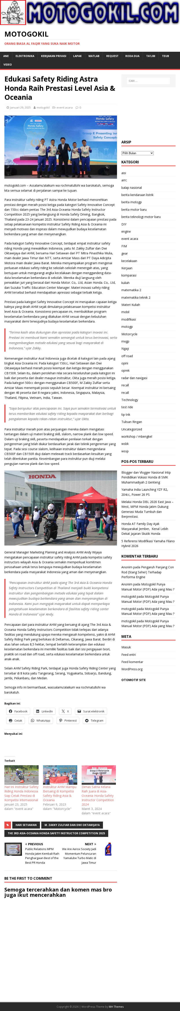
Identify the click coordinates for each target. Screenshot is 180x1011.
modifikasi (128, 319)
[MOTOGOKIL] (90, 22)
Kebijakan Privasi (53, 56)
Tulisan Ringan (131, 422)
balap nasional (131, 187)
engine (126, 231)
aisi (123, 173)
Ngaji (125, 348)
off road (127, 356)
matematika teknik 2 (135, 297)
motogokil (43, 107)
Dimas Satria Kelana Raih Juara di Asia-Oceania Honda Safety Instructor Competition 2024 (98, 795)
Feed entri (128, 655)
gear (124, 253)
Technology (129, 400)
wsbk (125, 444)
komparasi (128, 275)
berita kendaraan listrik (137, 195)
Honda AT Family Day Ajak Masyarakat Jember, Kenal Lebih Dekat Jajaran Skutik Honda (144, 529)
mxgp (125, 341)
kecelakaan (129, 261)
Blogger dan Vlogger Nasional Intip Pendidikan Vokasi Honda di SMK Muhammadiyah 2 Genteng (146, 477)
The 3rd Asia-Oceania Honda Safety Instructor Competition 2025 (56, 833)
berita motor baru (134, 209)
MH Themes (116, 1007)
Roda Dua (132, 56)
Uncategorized (131, 429)
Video (8, 64)
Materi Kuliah (130, 305)
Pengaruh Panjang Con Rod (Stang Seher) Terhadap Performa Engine (147, 572)
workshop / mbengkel (136, 436)
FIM (124, 246)
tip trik (125, 414)
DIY (123, 224)
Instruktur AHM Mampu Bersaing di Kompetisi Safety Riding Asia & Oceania (59, 793)
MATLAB (93, 56)
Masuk (126, 647)
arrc (124, 180)
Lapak (77, 56)
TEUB (165, 56)
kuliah (125, 283)
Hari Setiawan (26, 825)
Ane (6, 56)
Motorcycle (129, 334)
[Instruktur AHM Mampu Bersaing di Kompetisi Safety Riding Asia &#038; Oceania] (60, 775)
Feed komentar (132, 662)
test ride (127, 407)
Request (112, 56)
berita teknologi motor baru (141, 217)
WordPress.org (131, 669)
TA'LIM (150, 56)
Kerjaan (126, 268)
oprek (125, 370)
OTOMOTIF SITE (133, 680)
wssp (125, 451)
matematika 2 (131, 290)
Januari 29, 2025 (20, 107)
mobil (125, 312)
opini (124, 363)
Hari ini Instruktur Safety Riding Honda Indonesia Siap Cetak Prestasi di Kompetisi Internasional (21, 793)
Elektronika (25, 56)
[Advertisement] (148, 114)
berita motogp (131, 202)
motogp (127, 327)
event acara (65, 107)
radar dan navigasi (134, 378)
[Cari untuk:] (148, 81)
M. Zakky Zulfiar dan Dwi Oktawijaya (72, 825)
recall (125, 385)
